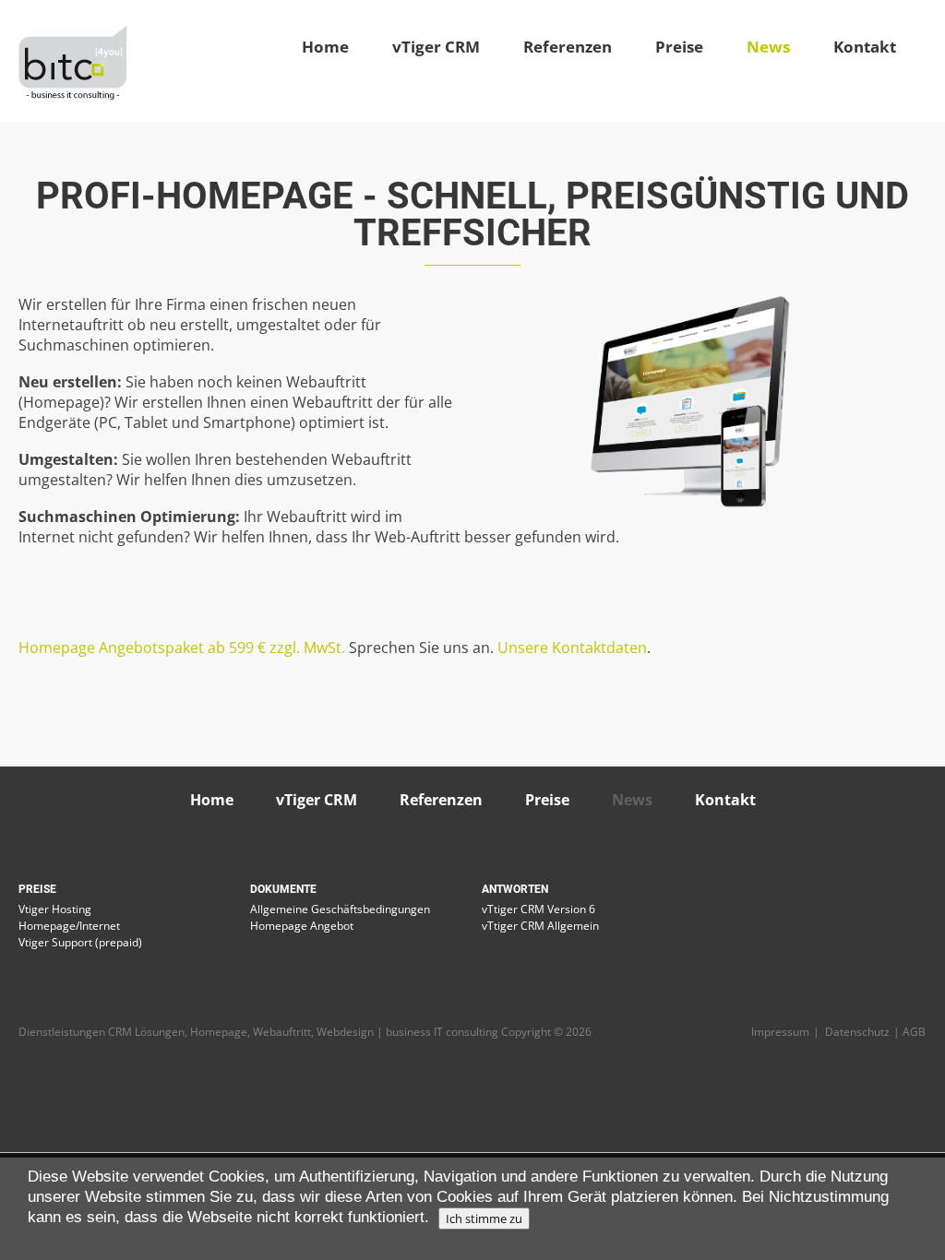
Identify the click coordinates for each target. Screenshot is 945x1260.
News (768, 47)
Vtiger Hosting (54, 909)
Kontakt (864, 47)
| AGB (909, 1032)
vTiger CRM (436, 47)
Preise (679, 47)
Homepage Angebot (301, 925)
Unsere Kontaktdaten (572, 647)
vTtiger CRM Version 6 (538, 909)
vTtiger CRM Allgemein (540, 925)
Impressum (780, 1032)
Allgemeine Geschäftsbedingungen (340, 909)
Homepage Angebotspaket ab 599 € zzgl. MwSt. (181, 647)
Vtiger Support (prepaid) (80, 942)
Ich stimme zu (484, 1218)
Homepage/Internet (69, 925)
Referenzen (567, 47)
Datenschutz (857, 1032)
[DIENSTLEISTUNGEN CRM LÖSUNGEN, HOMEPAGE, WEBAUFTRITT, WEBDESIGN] (72, 61)
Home (325, 47)
